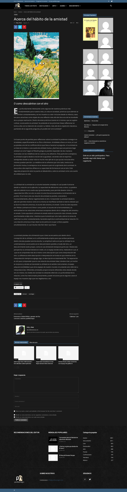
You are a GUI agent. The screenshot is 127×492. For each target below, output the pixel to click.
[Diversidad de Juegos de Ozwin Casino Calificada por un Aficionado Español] (105, 72)
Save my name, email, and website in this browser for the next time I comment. (39, 411)
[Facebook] (108, 1)
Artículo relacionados (21, 342)
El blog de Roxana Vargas (67, 455)
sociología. (31, 294)
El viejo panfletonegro (54, 1)
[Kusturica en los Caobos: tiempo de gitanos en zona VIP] (105, 88)
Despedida (91, 131)
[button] (111, 6)
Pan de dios (95, 121)
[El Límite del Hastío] (90, 29)
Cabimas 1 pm (74, 316)
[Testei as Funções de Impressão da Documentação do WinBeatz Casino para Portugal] (90, 88)
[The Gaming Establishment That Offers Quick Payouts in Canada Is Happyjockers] (90, 72)
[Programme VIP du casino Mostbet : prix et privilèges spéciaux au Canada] (105, 25)
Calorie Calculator (89, 135)
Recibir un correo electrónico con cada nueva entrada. (30, 417)
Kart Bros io (87, 125)
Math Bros (87, 121)
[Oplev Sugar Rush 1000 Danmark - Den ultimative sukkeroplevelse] (90, 56)
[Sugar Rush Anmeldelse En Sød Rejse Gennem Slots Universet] (46, 353)
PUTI (85, 141)
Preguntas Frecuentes (41, 1)
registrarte (87, 161)
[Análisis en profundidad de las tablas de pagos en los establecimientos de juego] (105, 41)
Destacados (43, 6)
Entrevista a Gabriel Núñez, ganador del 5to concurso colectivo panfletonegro (27, 317)
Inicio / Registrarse (18, 1)
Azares (62, 6)
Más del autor (34, 342)
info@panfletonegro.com (55, 480)
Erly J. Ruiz (19, 22)
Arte (54, 6)
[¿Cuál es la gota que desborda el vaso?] (53, 449)
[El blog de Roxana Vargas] (53, 457)
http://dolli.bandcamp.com (32, 329)
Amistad (24, 294)
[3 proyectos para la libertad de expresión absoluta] (53, 440)
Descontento (74, 6)
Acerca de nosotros (29, 1)
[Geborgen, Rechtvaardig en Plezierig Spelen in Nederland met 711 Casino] (105, 104)
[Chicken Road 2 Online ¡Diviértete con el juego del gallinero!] (68, 353)
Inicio (15, 12)
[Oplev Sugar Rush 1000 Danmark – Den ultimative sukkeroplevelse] (24, 353)
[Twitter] (111, 1)
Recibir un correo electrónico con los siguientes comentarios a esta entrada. (36, 415)
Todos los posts (31, 6)
